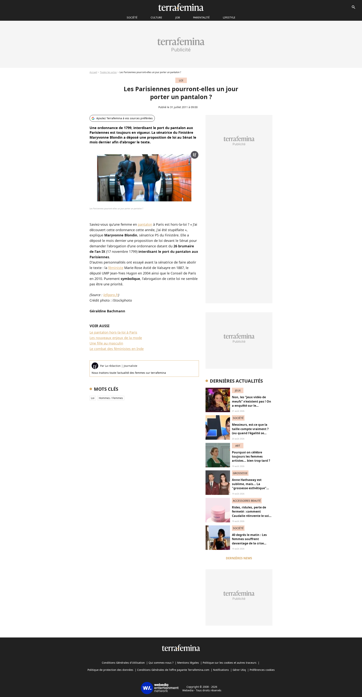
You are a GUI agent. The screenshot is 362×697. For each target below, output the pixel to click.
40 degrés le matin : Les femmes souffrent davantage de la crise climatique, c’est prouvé (250, 541)
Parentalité (201, 17)
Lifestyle (229, 17)
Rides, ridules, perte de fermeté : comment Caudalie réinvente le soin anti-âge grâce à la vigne (251, 513)
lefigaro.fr (110, 295)
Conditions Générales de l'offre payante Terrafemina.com (173, 670)
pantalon (145, 224)
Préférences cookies (262, 670)
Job (177, 17)
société (132, 17)
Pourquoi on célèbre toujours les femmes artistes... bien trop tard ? (251, 456)
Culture (156, 17)
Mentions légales (188, 662)
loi (92, 398)
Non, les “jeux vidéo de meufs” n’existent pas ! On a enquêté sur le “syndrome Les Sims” (251, 403)
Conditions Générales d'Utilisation (123, 662)
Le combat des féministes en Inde (117, 348)
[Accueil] (180, 7)
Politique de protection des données (110, 670)
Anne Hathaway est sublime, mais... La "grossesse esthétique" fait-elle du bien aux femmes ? (249, 488)
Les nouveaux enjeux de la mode (116, 338)
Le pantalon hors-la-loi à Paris (113, 332)
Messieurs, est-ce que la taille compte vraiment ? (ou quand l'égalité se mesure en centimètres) (250, 431)
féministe (115, 267)
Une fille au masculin (106, 343)
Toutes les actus (108, 72)
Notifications (221, 670)
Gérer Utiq (239, 670)
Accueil (93, 72)
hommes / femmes (111, 398)
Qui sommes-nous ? (161, 662)
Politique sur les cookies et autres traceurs (229, 662)
